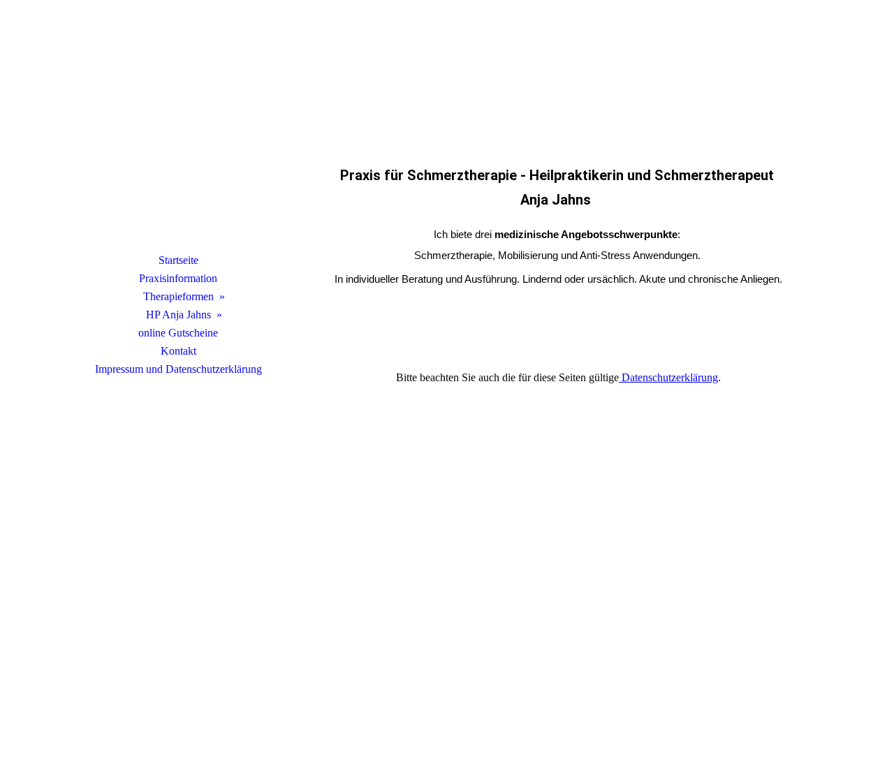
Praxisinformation (178, 278)
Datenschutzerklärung (668, 377)
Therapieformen (178, 296)
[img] (178, 143)
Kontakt (178, 351)
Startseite (178, 260)
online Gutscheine (178, 333)
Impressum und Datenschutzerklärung (178, 369)
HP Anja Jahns (178, 314)
